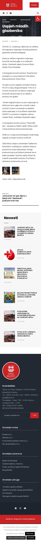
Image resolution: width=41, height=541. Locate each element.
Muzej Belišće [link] (7, 470)
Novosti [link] (13, 20)
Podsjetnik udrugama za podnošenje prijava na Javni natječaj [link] (26, 314)
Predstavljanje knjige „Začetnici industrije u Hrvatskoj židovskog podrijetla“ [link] (24, 273)
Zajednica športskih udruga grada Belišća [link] (17, 490)
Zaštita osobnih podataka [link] (16, 538)
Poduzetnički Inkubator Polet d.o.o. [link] (15, 441)
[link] (38, 19)
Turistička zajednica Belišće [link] (12, 487)
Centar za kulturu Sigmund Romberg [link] (15, 467)
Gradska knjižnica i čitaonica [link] (12, 464)
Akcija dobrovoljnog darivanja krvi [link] (24, 252)
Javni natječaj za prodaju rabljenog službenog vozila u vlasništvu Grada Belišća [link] (26, 231)
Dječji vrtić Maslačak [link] (9, 460)
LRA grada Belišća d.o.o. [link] (11, 444)
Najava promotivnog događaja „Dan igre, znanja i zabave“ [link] (27, 295)
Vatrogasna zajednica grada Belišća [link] (15, 496)
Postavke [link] (31, 538)
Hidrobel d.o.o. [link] (7, 437)
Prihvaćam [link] (29, 534)
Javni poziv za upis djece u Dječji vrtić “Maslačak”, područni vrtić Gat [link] (14, 197)
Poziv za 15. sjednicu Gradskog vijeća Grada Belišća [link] (26, 334)
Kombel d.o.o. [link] (7, 434)
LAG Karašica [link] (7, 493)
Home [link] (4, 20)
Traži (34, 415)
